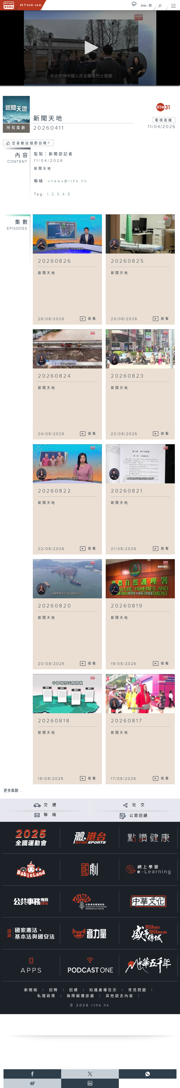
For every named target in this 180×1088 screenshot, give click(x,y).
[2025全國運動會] (31, 838)
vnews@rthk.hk (68, 181)
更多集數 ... (13, 791)
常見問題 (138, 990)
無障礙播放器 (82, 996)
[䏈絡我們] (37, 815)
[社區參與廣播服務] (89, 901)
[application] (90, 47)
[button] (90, 47)
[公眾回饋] (123, 816)
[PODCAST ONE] (89, 965)
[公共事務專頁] (31, 901)
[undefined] (134, 4)
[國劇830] (89, 869)
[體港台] (89, 838)
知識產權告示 (104, 990)
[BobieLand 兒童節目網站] (31, 869)
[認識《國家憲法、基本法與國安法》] (31, 933)
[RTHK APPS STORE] (31, 965)
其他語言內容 (121, 996)
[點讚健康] (148, 838)
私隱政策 (47, 996)
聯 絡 (50, 815)
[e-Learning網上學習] (148, 869)
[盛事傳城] (148, 933)
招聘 (54, 990)
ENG (143, 5)
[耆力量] (89, 933)
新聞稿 (32, 990)
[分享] (125, 805)
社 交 (138, 805)
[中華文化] (148, 901)
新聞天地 (48, 118)
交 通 (50, 805)
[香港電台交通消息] (37, 805)
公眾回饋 (138, 816)
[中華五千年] (148, 965)
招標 (75, 990)
